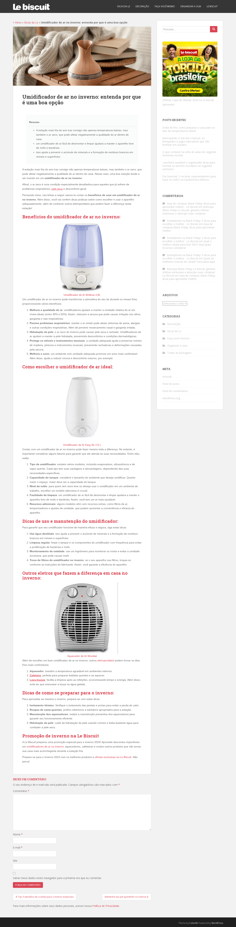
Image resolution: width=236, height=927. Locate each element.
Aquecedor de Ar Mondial (82, 656)
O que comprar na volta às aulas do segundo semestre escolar (189, 153)
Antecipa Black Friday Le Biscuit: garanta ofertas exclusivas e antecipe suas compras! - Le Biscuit (189, 272)
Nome (18, 834)
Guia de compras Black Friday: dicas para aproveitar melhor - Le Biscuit (189, 205)
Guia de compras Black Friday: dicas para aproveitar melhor (188, 227)
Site (15, 860)
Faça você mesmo (165, 6)
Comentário (21, 791)
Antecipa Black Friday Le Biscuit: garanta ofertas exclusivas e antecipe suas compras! (188, 210)
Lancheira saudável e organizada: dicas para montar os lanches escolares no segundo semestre (188, 166)
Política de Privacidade (105, 906)
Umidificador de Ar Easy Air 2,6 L (82, 444)
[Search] (213, 29)
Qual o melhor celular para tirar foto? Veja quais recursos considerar (186, 244)
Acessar (167, 376)
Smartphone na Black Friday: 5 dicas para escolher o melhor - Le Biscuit (189, 222)
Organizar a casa (190, 6)
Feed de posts (170, 384)
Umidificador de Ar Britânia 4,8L (82, 294)
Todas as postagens (179, 353)
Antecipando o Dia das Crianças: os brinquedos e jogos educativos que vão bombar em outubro (185, 141)
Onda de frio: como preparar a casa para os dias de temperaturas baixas (188, 129)
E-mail (17, 847)
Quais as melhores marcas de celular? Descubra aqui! (188, 260)
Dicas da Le (123, 6)
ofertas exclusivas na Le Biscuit (113, 757)
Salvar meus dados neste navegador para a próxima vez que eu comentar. (57, 878)
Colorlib (193, 923)
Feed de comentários (175, 391)
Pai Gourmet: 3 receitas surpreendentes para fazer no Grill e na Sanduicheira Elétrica (189, 178)
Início (18, 22)
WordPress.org (171, 398)
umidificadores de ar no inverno (45, 746)
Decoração (142, 6)
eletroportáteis (105, 660)
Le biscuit (212, 6)
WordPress (217, 923)
